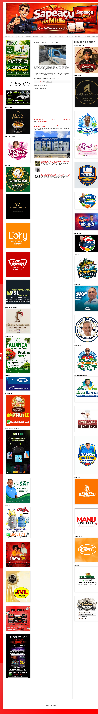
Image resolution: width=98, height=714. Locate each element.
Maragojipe (61, 36)
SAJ (45, 36)
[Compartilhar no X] (48, 82)
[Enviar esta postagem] (44, 81)
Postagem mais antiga (66, 119)
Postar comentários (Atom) (42, 121)
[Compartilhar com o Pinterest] (51, 82)
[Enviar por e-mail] (46, 82)
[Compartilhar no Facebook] (50, 82)
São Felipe (50, 36)
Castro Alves (20, 36)
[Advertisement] (17, 689)
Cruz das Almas (28, 36)
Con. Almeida (78, 36)
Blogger (58, 705)
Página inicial (7, 36)
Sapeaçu (14, 36)
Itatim (56, 36)
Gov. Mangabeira (86, 36)
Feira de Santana (69, 36)
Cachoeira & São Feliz (38, 36)
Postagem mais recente (38, 119)
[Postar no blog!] (47, 82)
